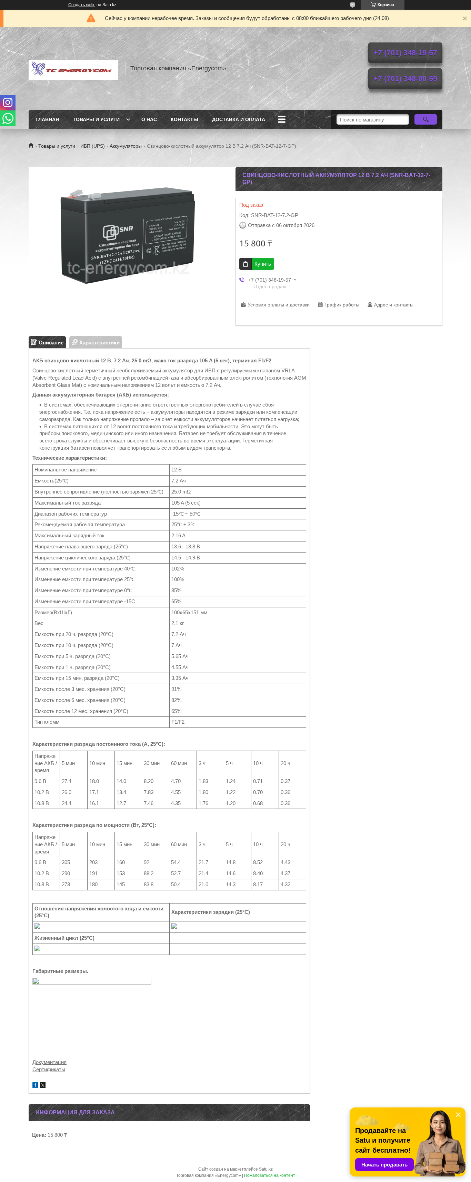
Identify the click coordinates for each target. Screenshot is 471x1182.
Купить (262, 264)
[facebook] (35, 1086)
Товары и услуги (96, 119)
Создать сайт (81, 4)
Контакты (184, 119)
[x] (43, 1086)
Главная (47, 119)
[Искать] (425, 119)
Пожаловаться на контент (269, 1175)
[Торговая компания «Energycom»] (73, 68)
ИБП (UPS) (92, 146)
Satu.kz (266, 1169)
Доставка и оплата (238, 119)
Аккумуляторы (126, 146)
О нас (149, 119)
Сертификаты (48, 1069)
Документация (49, 1062)
